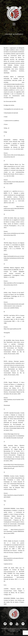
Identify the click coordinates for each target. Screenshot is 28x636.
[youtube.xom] (16, 8)
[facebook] (8, 8)
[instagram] (12, 8)
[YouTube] (17, 623)
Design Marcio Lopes (14, 631)
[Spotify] (20, 8)
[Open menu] (14, 24)
